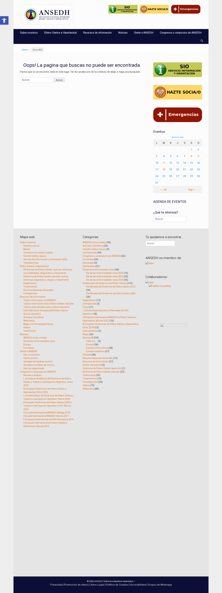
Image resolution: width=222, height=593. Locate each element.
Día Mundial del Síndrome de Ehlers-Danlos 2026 (111, 293)
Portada (87, 354)
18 (163, 169)
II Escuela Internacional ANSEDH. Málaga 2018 (46, 412)
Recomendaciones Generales (38, 290)
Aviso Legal (97, 584)
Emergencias (30, 293)
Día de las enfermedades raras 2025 (104, 276)
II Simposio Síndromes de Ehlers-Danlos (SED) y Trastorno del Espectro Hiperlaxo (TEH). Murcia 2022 (47, 405)
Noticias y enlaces (32, 375)
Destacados (89, 266)
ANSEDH (98, 581)
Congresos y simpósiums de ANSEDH (102, 256)
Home (25, 49)
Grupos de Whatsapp (160, 584)
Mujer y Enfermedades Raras (38, 324)
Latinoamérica (90, 331)
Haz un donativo (31, 354)
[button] (4, 20)
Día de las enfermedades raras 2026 (104, 280)
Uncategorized (90, 382)
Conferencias (90, 252)
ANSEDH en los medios (35, 337)
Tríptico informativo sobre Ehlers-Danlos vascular (48, 303)
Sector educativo (32, 314)
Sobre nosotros (29, 32)
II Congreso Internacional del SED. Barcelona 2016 (48, 419)
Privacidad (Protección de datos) (69, 584)
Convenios (28, 348)
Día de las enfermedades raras (39, 341)
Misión (26, 249)
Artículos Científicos (33, 317)
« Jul (163, 189)
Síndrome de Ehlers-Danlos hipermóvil (102, 368)
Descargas (88, 262)
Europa (27, 344)
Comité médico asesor (34, 256)
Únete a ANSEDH (143, 32)
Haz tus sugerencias (33, 368)
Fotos (85, 307)
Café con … (91, 341)
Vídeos (26, 327)
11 (163, 162)
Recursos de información (97, 32)
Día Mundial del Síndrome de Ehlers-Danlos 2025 (111, 286)
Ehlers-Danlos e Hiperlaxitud (60, 32)
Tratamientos (30, 286)
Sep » (191, 189)
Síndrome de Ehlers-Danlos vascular (101, 371)
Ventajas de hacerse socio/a (37, 361)
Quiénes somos (31, 245)
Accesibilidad (138, 584)
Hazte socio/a (30, 358)
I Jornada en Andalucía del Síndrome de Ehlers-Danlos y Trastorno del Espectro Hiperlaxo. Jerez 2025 (48, 382)
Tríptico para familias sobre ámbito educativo (46, 307)
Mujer (86, 334)
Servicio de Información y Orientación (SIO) (45, 259)
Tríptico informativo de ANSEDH (39, 300)
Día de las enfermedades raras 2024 (104, 273)
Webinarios (29, 320)
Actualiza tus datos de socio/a (38, 365)
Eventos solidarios (95, 351)
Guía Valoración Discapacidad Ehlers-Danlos (45, 310)
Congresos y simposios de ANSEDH (181, 32)
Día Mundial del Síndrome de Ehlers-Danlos (104, 283)
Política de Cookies (117, 584)
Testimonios (29, 331)
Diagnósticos (30, 283)
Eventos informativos (97, 348)
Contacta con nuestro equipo (38, 252)
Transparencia (30, 262)
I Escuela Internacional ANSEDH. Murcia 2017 (46, 416)
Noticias (123, 32)
